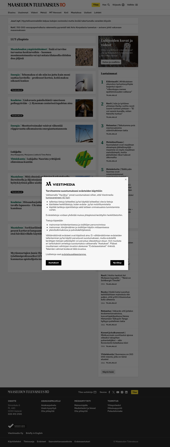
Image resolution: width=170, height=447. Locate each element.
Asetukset (53, 262)
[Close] (126, 179)
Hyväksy (117, 262)
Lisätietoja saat (66, 254)
